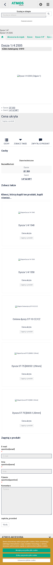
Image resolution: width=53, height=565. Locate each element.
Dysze (29, 37)
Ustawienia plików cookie (27, 560)
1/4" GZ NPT (14, 110)
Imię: (8, 463)
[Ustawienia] (40, 4)
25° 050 (12, 108)
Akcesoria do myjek (15, 37)
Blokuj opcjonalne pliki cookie (26, 555)
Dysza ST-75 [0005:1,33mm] (26, 413)
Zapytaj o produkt (8, 121)
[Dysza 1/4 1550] (26, 259)
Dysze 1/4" (39, 37)
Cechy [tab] (6, 144)
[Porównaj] (26, 127)
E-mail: (8, 448)
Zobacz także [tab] (20, 144)
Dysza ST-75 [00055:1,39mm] (26, 366)
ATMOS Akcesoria (12, 537)
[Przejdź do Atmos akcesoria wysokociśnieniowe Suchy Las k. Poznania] (2, 37)
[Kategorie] (48, 4)
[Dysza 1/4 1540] (26, 212)
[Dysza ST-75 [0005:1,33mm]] (26, 400)
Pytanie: (9, 478)
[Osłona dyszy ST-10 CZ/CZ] (26, 306)
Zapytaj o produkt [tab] (40, 144)
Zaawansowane (26, 21)
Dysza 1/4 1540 (26, 225)
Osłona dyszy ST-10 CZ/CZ (26, 319)
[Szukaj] (49, 14)
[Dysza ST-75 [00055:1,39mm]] (26, 353)
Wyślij (5, 525)
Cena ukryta (9, 116)
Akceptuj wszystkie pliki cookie (27, 550)
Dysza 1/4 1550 (26, 272)
